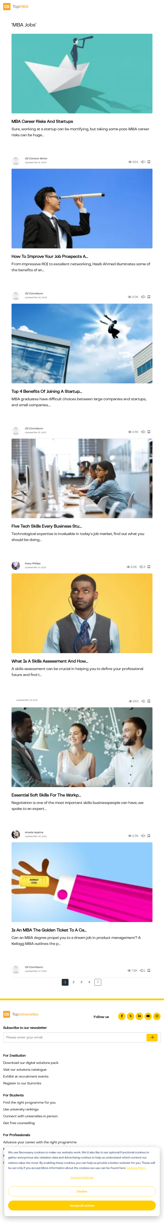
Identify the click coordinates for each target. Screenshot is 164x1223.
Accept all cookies (82, 1205)
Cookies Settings (82, 1177)
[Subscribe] (152, 1037)
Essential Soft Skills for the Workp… (46, 795)
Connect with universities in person (30, 1116)
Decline (82, 1191)
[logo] (15, 6)
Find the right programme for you (29, 1102)
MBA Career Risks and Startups (42, 121)
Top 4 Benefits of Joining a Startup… (47, 391)
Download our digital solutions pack (31, 1063)
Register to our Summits (22, 1083)
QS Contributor (34, 293)
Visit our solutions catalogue (25, 1070)
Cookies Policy (136, 1168)
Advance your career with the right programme (40, 1142)
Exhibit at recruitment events (25, 1076)
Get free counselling (19, 1123)
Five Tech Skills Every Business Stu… (47, 526)
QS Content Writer (36, 158)
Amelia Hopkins (34, 832)
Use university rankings (21, 1109)
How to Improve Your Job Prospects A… (50, 256)
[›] (97, 982)
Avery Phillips (32, 563)
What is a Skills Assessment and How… (50, 661)
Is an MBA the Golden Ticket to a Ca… (49, 930)
